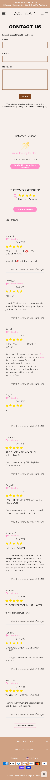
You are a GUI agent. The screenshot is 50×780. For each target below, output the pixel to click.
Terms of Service (34, 106)
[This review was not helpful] (41, 269)
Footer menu (25, 741)
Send (25, 96)
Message (7, 67)
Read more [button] (42, 355)
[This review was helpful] (37, 269)
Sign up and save (25, 750)
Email (5, 53)
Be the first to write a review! (25, 166)
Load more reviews (25, 725)
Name (5, 39)
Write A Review (25, 209)
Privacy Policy (17, 106)
